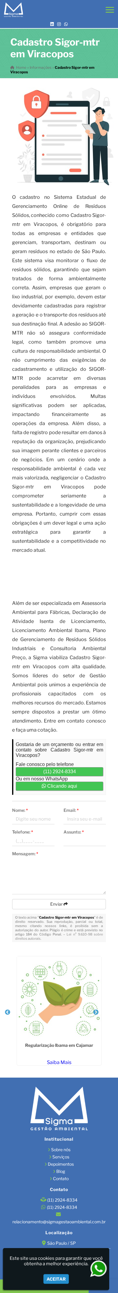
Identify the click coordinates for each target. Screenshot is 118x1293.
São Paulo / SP (61, 1243)
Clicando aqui (61, 786)
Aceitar (56, 1279)
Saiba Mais (59, 1062)
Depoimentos (61, 1164)
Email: (71, 810)
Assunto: (74, 831)
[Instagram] (59, 24)
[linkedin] (52, 24)
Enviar (57, 904)
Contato (61, 1178)
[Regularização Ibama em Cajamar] (59, 998)
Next (96, 1012)
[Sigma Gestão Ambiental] (59, 1109)
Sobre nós (60, 1149)
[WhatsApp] (66, 24)
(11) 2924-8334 (59, 771)
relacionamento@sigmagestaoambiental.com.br (59, 1221)
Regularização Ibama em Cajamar (59, 1045)
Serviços (60, 1156)
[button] (110, 9)
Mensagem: (25, 853)
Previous (8, 1012)
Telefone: (22, 831)
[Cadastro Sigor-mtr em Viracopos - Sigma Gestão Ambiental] (13, 9)
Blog (60, 1171)
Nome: (20, 810)
